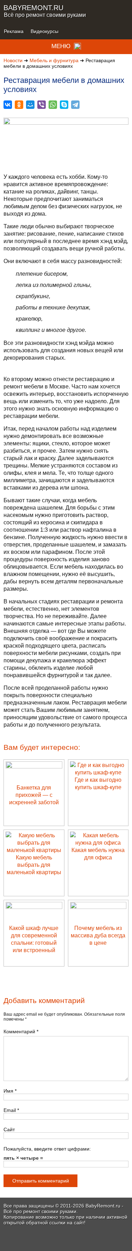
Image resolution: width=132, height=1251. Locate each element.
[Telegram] (75, 104)
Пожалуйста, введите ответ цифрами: (47, 1149)
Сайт (9, 1129)
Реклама (14, 31)
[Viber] (41, 104)
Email (11, 1110)
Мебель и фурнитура (54, 60)
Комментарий (21, 1031)
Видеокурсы (44, 31)
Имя (10, 1091)
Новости (13, 60)
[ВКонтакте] (8, 104)
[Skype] (64, 104)
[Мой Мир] (30, 104)
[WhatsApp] (53, 104)
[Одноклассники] (19, 104)
